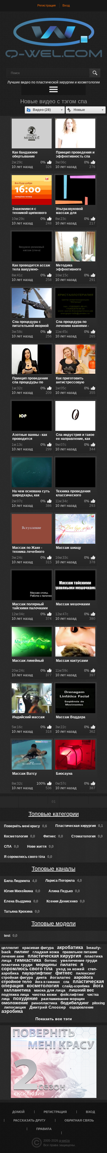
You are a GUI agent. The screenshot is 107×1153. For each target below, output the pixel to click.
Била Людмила (20, 881)
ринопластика (44, 1003)
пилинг (21, 951)
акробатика (70, 947)
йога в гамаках (47, 982)
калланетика (17, 990)
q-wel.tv (64, 1140)
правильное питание (79, 952)
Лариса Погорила (63, 881)
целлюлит (10, 948)
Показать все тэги (53, 1019)
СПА (11, 847)
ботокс (51, 960)
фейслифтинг (72, 995)
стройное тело (16, 981)
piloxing (98, 1003)
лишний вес (81, 990)
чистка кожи (44, 994)
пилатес (68, 964)
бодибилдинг (74, 1002)
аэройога (83, 977)
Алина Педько (64, 891)
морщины (46, 964)
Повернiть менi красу (25, 826)
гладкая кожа (46, 952)
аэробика (12, 1011)
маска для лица (49, 990)
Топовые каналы (53, 869)
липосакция (15, 1007)
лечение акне (12, 956)
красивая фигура (38, 948)
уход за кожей (70, 969)
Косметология (19, 836)
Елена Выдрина (21, 901)
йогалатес (60, 977)
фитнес (63, 973)
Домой (18, 1112)
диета (41, 977)
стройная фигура (17, 977)
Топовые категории (54, 814)
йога (98, 985)
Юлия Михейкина (22, 891)
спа (66, 982)
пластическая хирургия (54, 956)
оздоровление (81, 1007)
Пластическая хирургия (79, 826)
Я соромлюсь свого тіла (28, 857)
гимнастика (28, 960)
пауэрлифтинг (37, 973)
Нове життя (40, 847)
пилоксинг (85, 973)
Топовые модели (53, 923)
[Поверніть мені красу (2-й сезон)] (53, 1062)
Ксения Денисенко (66, 901)
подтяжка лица (15, 994)
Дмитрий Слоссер (47, 1007)
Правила (44, 1129)
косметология (43, 985)
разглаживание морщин (63, 999)
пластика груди (17, 964)
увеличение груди (78, 960)
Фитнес (53, 836)
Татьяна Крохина (22, 911)
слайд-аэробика (76, 986)
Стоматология (87, 836)
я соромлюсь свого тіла (42, 966)
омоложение (14, 1002)
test (10, 936)
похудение (25, 998)
